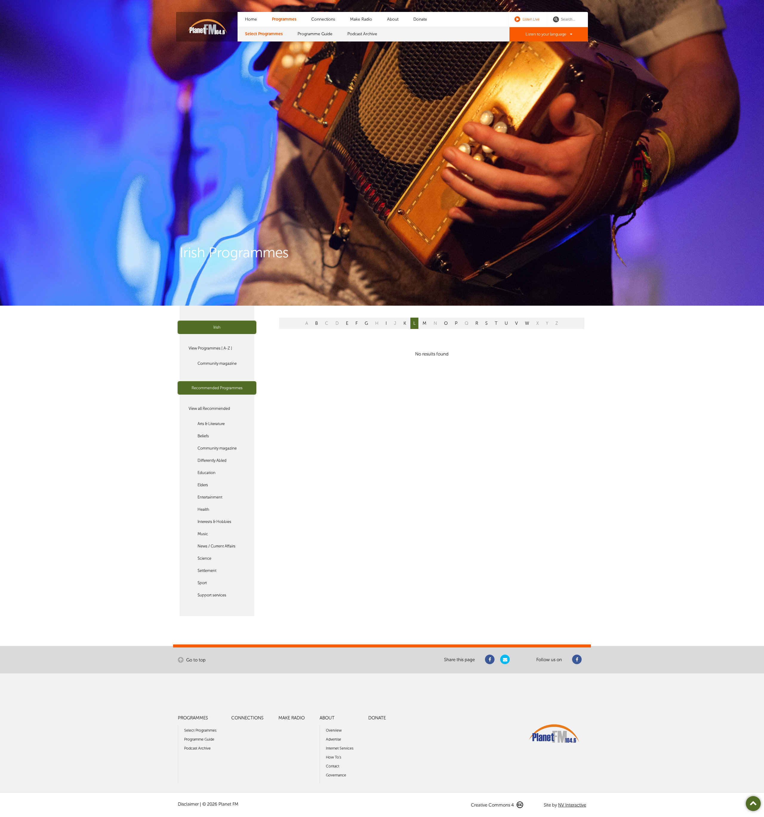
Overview (334, 730)
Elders (203, 485)
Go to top (195, 660)
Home (251, 19)
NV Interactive (572, 805)
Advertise (333, 739)
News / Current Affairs (216, 546)
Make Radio (361, 19)
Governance (336, 775)
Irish (217, 327)
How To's (333, 757)
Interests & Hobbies (214, 521)
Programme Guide (315, 33)
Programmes (284, 19)
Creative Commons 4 (493, 805)
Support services (212, 595)
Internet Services (339, 748)
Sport (202, 583)
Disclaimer (188, 804)
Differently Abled (212, 460)
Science (204, 558)
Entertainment (210, 497)
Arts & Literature (211, 423)
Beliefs (203, 436)
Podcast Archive (362, 33)
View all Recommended (209, 408)
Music (203, 534)
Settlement (207, 570)
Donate (420, 19)
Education (206, 472)
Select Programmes (264, 33)
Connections (323, 19)
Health (203, 509)
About (392, 19)
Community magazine (217, 363)
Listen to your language (546, 34)
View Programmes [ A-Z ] (210, 348)
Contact (332, 766)
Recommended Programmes (217, 388)
